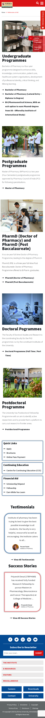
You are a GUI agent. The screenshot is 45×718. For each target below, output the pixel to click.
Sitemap (35, 708)
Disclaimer (24, 705)
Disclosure (25, 708)
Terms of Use (13, 708)
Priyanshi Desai (26, 605)
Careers (11, 689)
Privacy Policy (12, 705)
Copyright (34, 705)
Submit (38, 653)
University (33, 695)
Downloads (33, 689)
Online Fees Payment (37, 40)
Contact (11, 695)
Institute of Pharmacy (26, 548)
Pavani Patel (24, 547)
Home (3, 12)
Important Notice (37, 48)
